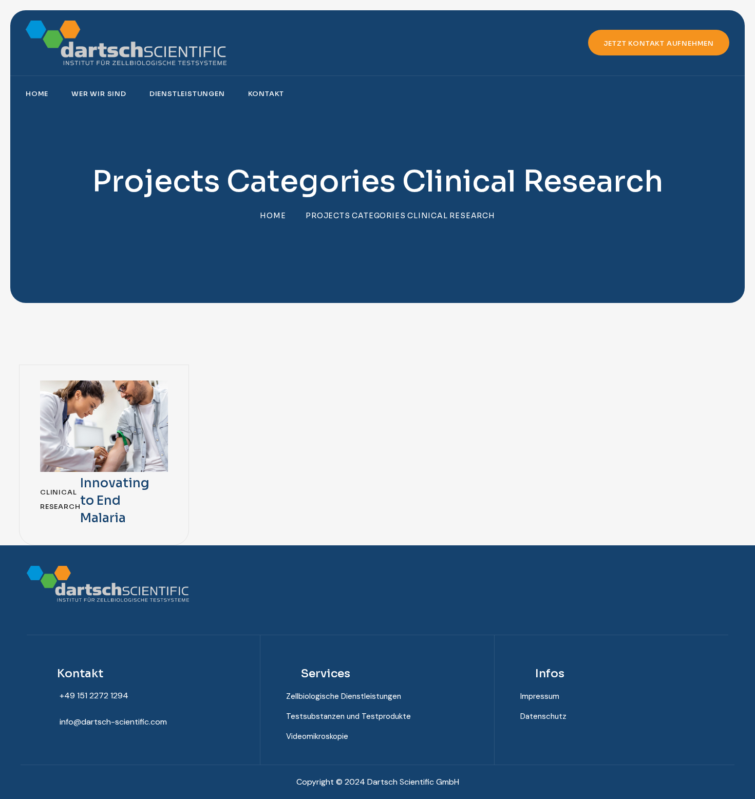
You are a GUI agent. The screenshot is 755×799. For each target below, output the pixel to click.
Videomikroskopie (317, 736)
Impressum (539, 696)
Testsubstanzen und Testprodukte (348, 716)
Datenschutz (543, 716)
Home (37, 93)
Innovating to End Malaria (114, 500)
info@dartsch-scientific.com (113, 721)
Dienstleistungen (187, 93)
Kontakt (266, 93)
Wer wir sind (98, 93)
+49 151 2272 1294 (94, 695)
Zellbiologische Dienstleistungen (343, 696)
